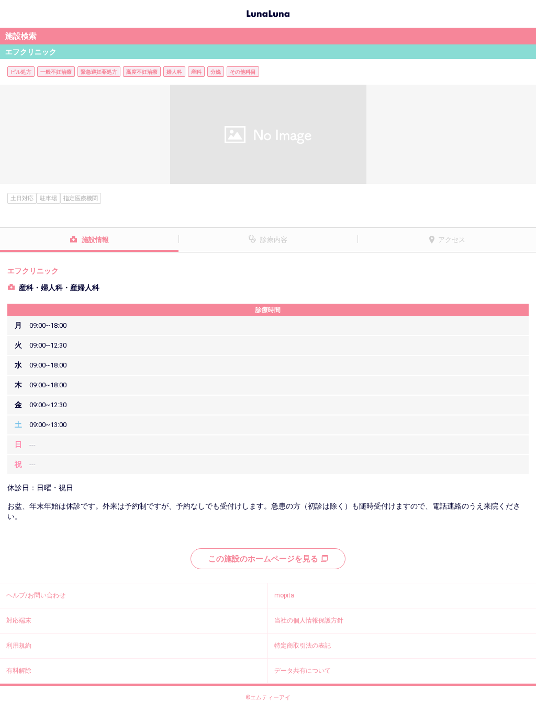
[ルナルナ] (268, 12)
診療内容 (273, 240)
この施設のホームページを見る (263, 558)
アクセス (451, 240)
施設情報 (95, 240)
